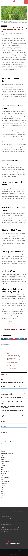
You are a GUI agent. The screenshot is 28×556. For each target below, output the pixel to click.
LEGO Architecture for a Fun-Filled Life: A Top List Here (12, 527)
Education (3, 457)
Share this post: (13, 368)
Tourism (2, 499)
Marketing (3, 485)
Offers (2, 491)
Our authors (17, 552)
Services (3, 493)
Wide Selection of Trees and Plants (15, 361)
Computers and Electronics (7, 453)
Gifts (2, 467)
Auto (2, 439)
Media (2, 487)
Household (3, 473)
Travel (2, 503)
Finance (2, 463)
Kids (2, 479)
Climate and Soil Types (12, 362)
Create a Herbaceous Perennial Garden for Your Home (13, 389)
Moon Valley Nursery (17, 130)
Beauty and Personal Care (6, 441)
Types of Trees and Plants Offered (14, 356)
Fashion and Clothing (5, 461)
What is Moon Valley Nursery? (14, 355)
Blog (2, 443)
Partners (22, 552)
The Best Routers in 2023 (6, 524)
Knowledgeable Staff (12, 358)
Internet (2, 475)
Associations (4, 437)
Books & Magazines (5, 445)
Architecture (3, 435)
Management (4, 483)
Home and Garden (5, 471)
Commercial (3, 451)
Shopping (3, 495)
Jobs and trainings (5, 477)
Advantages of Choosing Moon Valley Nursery (17, 366)
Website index (11, 554)
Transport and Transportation (7, 501)
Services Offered (11, 365)
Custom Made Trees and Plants (14, 359)
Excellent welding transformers (7, 516)
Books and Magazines (6, 447)
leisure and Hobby (5, 481)
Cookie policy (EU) (10, 552)
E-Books (2, 455)
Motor (2, 489)
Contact (16, 554)
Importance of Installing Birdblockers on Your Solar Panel (13, 518)
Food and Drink (4, 465)
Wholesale (3, 505)
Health (2, 469)
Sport (2, 497)
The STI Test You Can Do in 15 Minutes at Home (11, 386)
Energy (2, 459)
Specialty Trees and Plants (13, 364)
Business (3, 449)
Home (4, 552)
